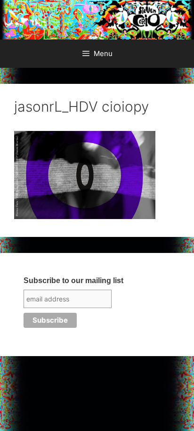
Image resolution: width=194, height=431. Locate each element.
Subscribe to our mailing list (73, 280)
